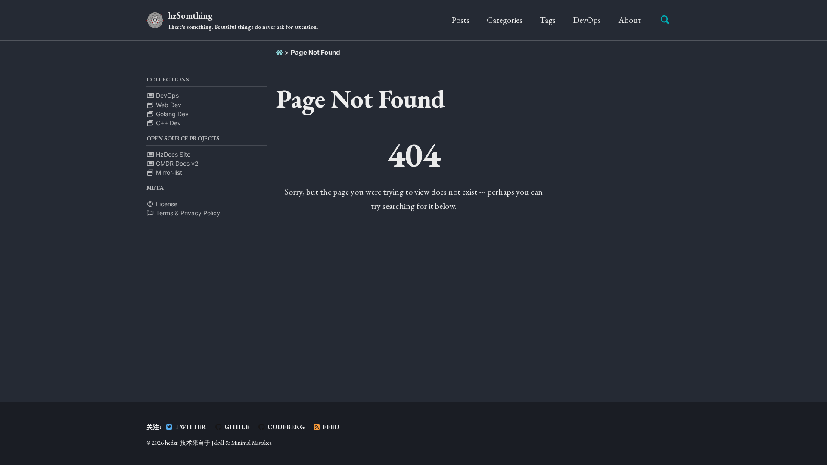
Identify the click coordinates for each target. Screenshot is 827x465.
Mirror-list (168, 172)
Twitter (189, 427)
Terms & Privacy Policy (187, 213)
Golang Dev (171, 114)
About (629, 19)
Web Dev (167, 104)
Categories (504, 19)
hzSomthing (243, 20)
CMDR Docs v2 (176, 163)
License (165, 204)
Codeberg (285, 427)
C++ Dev (167, 123)
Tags (548, 19)
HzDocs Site (172, 154)
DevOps (587, 19)
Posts (460, 19)
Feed (330, 427)
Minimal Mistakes (251, 442)
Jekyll (217, 442)
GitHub (236, 427)
